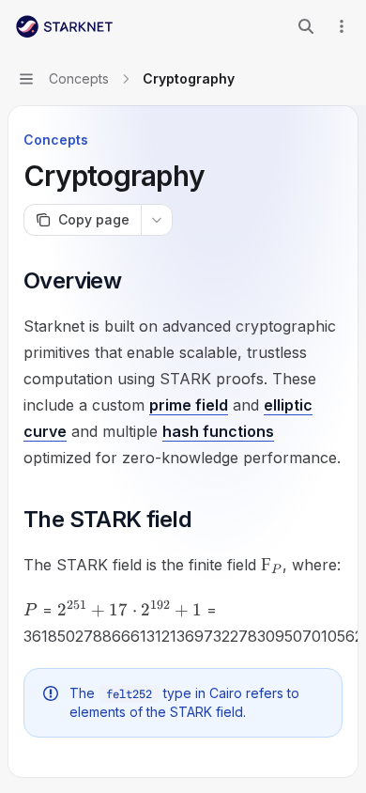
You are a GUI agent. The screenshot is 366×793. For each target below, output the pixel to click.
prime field (188, 405)
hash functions (218, 431)
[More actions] (341, 26)
